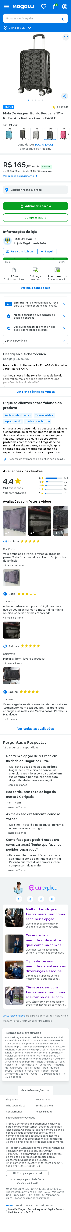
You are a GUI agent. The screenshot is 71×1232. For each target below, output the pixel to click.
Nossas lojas (43, 1099)
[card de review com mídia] (14, 521)
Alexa (34, 1074)
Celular (59, 1058)
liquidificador (32, 1067)
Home (9, 1205)
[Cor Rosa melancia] (64, 134)
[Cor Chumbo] (23, 134)
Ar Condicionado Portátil (19, 1061)
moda (19, 1205)
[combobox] (35, 18)
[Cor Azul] (9, 134)
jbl (17, 1064)
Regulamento (14, 1111)
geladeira (35, 1046)
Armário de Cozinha (17, 1074)
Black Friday (12, 1037)
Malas (29, 1205)
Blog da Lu (12, 1099)
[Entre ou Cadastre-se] (65, 6)
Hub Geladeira (47, 1040)
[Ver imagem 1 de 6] (35, 64)
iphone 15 (17, 1043)
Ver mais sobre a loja (35, 287)
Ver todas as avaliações (35, 729)
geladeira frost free (27, 1070)
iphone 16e (33, 1055)
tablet (41, 1061)
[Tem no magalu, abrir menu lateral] (6, 6)
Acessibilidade (44, 1111)
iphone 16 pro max (16, 1046)
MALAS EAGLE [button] (44, 144)
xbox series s (50, 1055)
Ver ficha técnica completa (35, 391)
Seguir (49, 251)
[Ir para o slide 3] (35, 100)
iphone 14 (31, 1043)
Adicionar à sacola (38, 206)
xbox (62, 1046)
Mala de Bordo (44, 1205)
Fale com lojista (21, 251)
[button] (62, 19)
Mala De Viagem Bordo (39, 1015)
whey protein (38, 1049)
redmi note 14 (29, 1064)
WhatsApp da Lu (16, 1105)
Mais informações (33, 1090)
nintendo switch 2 (41, 1058)
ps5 (42, 1043)
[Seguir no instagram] (41, 899)
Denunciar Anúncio (16, 341)
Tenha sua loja (44, 1105)
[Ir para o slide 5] (42, 100)
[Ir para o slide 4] (39, 100)
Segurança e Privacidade (20, 1117)
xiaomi (9, 1058)
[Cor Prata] (36, 134)
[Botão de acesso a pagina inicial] (24, 6)
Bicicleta (52, 1061)
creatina (23, 1049)
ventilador (22, 1058)
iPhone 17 (27, 1037)
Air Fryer (51, 1043)
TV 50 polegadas (50, 1074)
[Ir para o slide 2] (32, 100)
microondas (56, 1049)
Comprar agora (36, 217)
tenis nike (45, 1064)
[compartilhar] (64, 96)
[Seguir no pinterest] (52, 899)
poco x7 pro (50, 1046)
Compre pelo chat (29, 1173)
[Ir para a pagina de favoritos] (44, 6)
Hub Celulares (28, 1040)
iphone (11, 1049)
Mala (57, 1015)
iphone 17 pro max (25, 1052)
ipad (45, 1067)
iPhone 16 (41, 1037)
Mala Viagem (29, 1021)
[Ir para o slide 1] (28, 100)
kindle (8, 1052)
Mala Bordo (45, 1021)
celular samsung (15, 1055)
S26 (51, 1037)
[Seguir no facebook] (30, 899)
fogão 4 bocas (50, 1070)
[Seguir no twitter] (19, 899)
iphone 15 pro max (50, 1052)
